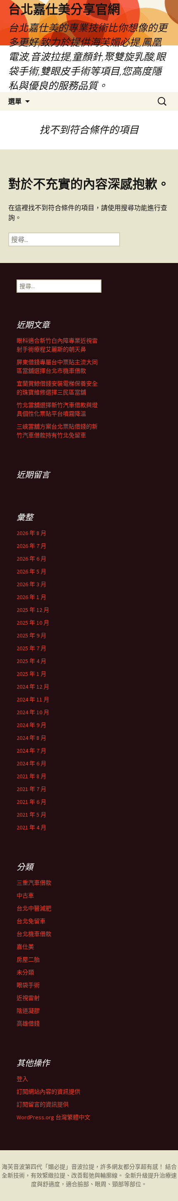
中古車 (25, 895)
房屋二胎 (28, 959)
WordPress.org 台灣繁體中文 (53, 1117)
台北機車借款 (34, 934)
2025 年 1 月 (31, 673)
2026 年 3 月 (31, 584)
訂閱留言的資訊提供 (43, 1104)
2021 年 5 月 (31, 814)
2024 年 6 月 (31, 763)
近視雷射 (28, 998)
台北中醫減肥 (34, 908)
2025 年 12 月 (33, 610)
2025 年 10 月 (33, 622)
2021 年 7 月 (31, 789)
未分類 (25, 972)
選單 (15, 101)
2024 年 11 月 (33, 699)
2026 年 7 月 (31, 546)
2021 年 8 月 (31, 776)
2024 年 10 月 (33, 712)
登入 (22, 1079)
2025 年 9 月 (31, 635)
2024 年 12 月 (33, 686)
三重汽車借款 (34, 882)
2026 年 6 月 (31, 558)
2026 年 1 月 (31, 597)
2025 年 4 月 (31, 661)
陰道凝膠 (28, 1010)
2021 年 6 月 (31, 801)
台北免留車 (31, 921)
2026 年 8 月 (31, 533)
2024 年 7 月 (31, 750)
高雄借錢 (28, 1023)
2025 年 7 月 (31, 648)
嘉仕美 (25, 946)
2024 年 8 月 (31, 737)
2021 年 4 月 (31, 827)
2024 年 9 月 (31, 725)
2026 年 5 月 (31, 571)
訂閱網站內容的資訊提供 (48, 1091)
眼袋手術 (28, 985)
